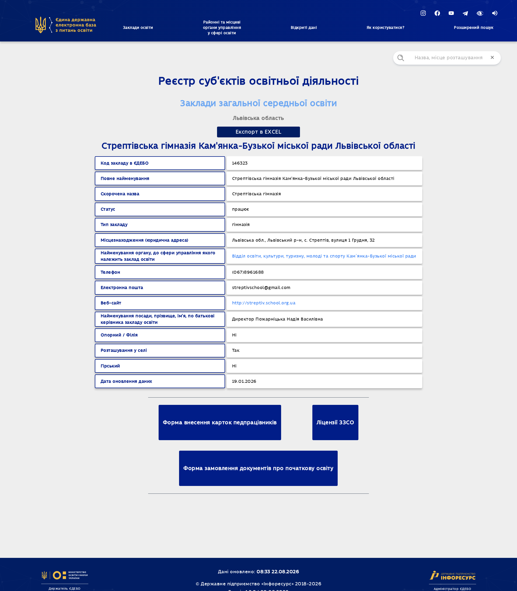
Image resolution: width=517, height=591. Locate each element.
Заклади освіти (138, 28)
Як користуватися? (385, 28)
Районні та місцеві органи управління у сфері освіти (222, 27)
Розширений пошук (473, 28)
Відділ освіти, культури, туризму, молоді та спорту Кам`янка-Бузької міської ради (324, 256)
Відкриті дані (304, 28)
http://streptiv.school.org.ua (264, 303)
